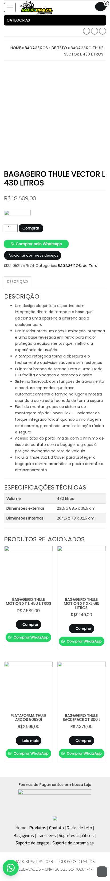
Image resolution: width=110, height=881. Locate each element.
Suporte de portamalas (72, 843)
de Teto (59, 47)
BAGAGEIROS (36, 47)
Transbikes (46, 835)
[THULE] (17, 217)
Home (15, 47)
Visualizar (30, 553)
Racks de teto (79, 828)
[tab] (55, 20)
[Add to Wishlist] (39, 631)
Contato (56, 828)
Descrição (17, 281)
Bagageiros (24, 835)
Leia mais (30, 740)
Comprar (30, 228)
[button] (55, 20)
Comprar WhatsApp (31, 637)
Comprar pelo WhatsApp (39, 243)
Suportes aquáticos (76, 835)
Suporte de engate (32, 843)
